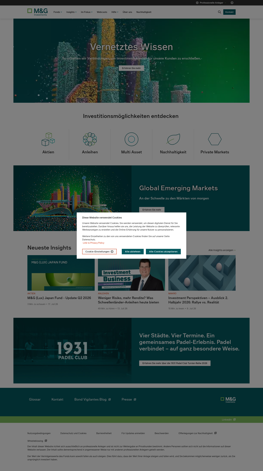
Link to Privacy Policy (93, 242)
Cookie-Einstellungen (97, 251)
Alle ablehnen (132, 251)
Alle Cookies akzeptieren (163, 251)
